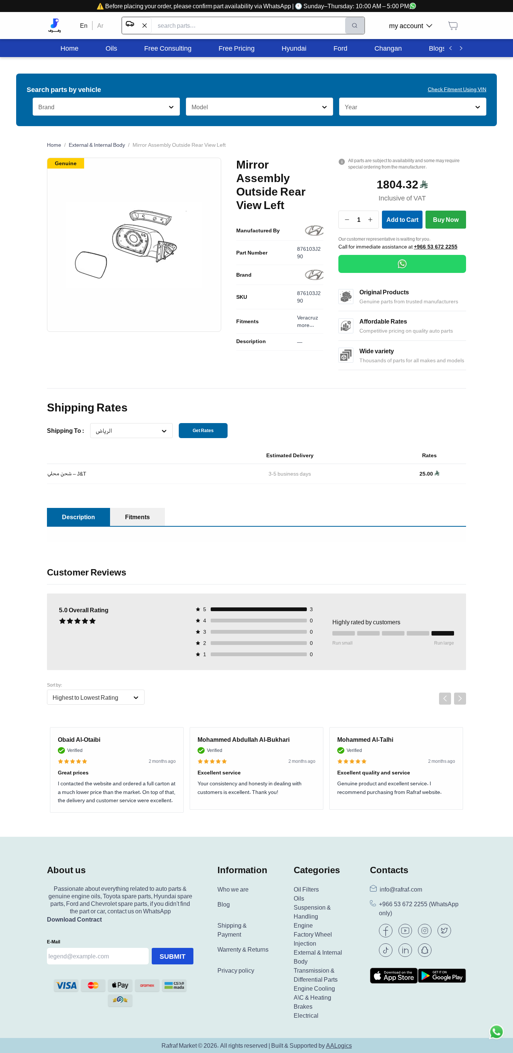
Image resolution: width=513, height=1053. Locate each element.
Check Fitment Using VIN (457, 89)
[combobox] (38, 107)
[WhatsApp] (402, 264)
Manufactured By (258, 230)
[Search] (354, 25)
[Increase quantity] (370, 219)
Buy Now (446, 219)
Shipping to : (65, 431)
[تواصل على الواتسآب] (496, 1036)
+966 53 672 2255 (435, 247)
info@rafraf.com (401, 889)
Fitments (247, 321)
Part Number (251, 253)
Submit (173, 956)
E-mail (53, 942)
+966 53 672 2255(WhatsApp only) (419, 908)
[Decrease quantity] (347, 219)
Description (251, 341)
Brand (244, 275)
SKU (241, 297)
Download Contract (74, 919)
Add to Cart (402, 219)
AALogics (339, 1045)
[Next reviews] (460, 699)
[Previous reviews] (445, 699)
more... (305, 325)
